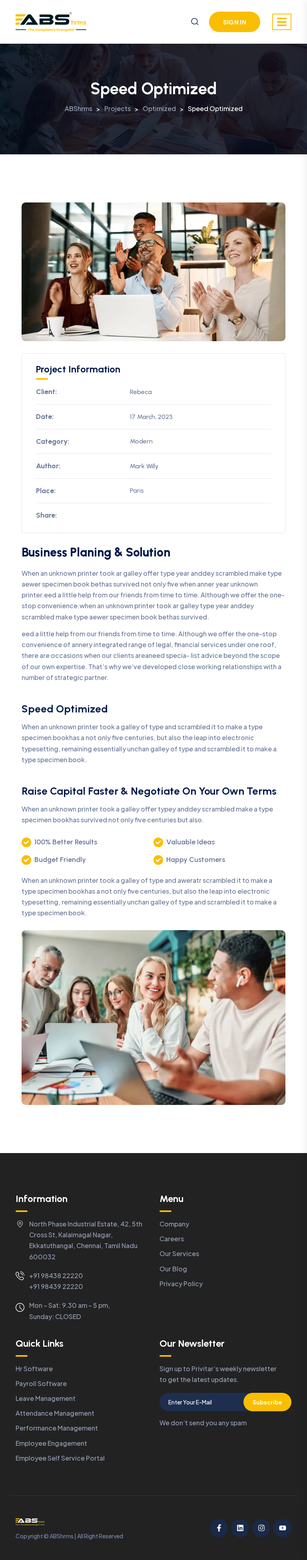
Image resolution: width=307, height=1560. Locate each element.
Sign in (234, 22)
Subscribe (267, 1402)
